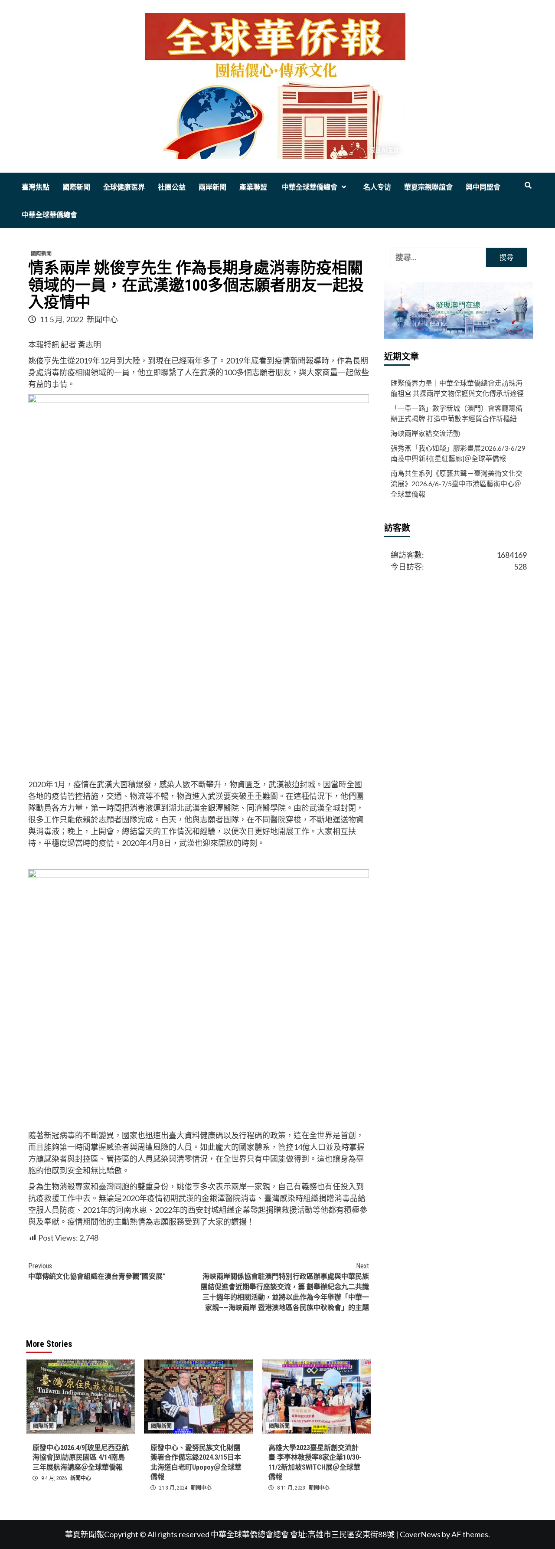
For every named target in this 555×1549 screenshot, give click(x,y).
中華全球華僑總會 (308, 187)
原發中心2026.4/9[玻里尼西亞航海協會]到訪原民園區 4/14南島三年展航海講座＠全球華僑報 (81, 1457)
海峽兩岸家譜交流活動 (425, 433)
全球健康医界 (124, 187)
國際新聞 (76, 187)
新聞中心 (102, 319)
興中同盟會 (483, 187)
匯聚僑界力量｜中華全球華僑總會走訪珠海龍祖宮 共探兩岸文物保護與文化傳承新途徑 (457, 388)
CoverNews (420, 1534)
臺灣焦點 (35, 187)
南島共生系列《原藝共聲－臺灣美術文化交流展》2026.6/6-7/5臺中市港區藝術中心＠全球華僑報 (456, 483)
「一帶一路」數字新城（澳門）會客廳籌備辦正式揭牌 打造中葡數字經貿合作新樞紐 (456, 413)
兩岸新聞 (212, 187)
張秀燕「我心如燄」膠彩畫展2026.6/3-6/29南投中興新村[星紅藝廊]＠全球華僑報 (458, 453)
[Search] (527, 185)
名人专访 (377, 187)
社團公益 (172, 187)
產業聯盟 (253, 187)
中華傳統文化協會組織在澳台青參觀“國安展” (96, 1271)
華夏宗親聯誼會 (428, 187)
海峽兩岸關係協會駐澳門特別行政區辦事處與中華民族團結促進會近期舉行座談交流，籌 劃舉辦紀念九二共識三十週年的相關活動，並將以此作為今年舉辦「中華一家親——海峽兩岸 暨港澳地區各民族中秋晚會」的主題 (285, 1287)
